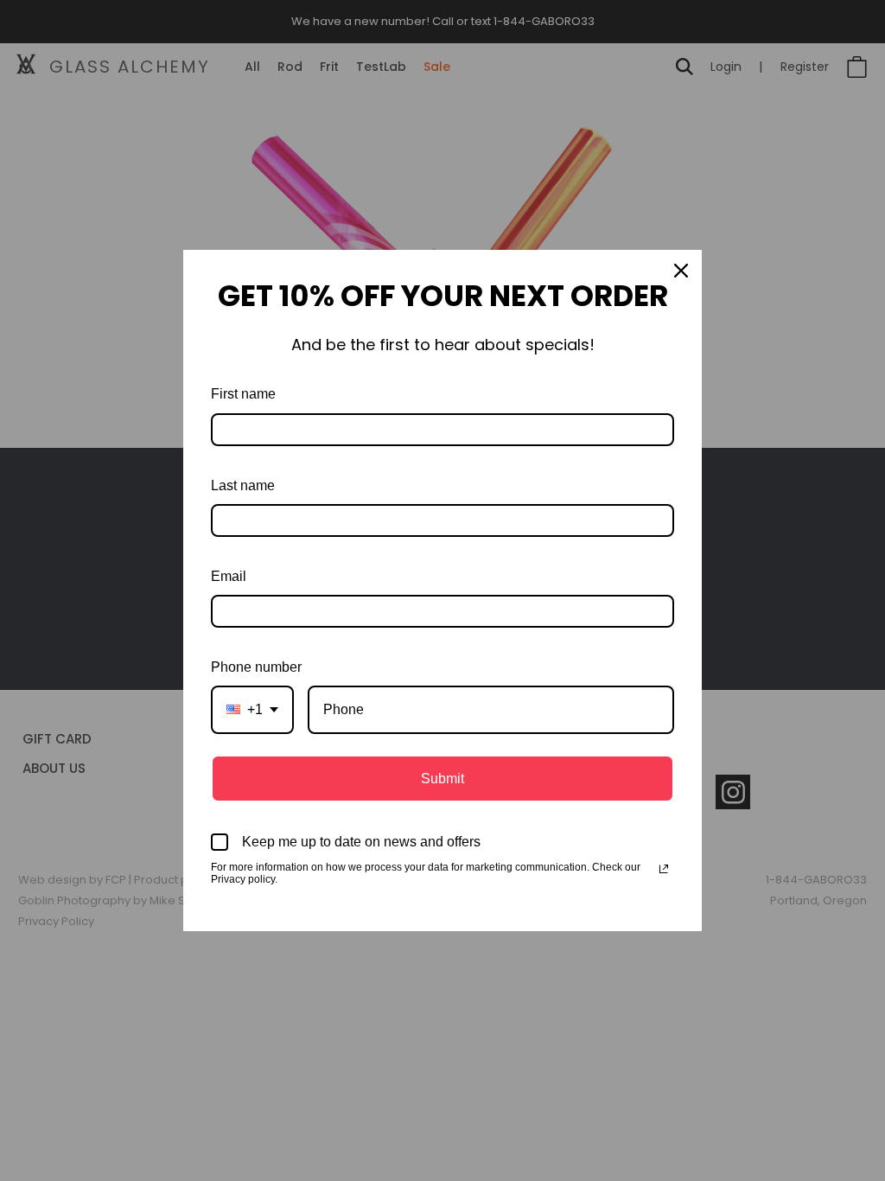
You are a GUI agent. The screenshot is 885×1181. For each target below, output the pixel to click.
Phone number (256, 667)
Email (228, 576)
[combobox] (252, 709)
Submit (442, 778)
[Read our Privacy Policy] (663, 869)
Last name (243, 485)
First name (243, 393)
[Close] (681, 270)
